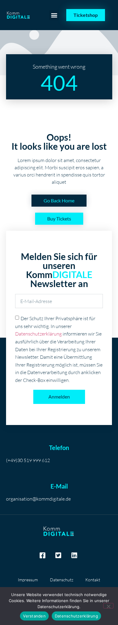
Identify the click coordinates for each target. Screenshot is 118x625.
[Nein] (108, 605)
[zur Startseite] (18, 15)
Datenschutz (61, 579)
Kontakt (92, 579)
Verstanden (34, 616)
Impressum (28, 579)
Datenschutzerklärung (38, 334)
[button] (54, 15)
